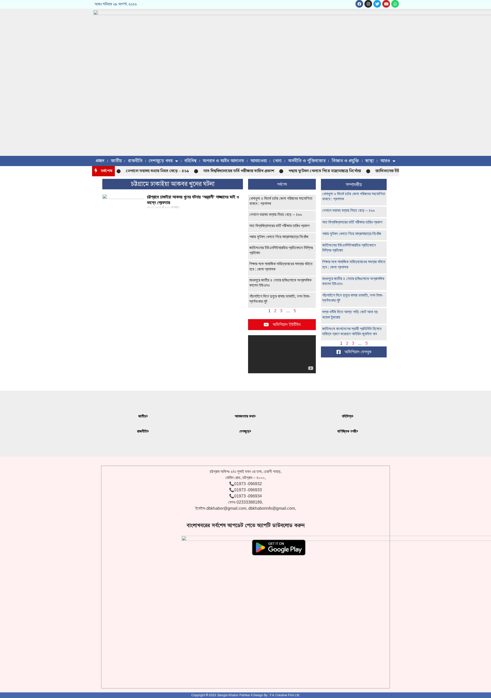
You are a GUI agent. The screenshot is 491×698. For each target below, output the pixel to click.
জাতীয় (116, 161)
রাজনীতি (135, 161)
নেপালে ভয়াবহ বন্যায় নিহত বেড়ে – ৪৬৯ (149, 171)
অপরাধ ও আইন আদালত (223, 161)
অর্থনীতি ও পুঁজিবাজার (307, 161)
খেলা (277, 161)
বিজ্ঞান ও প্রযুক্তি (345, 161)
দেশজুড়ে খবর (161, 161)
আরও (385, 161)
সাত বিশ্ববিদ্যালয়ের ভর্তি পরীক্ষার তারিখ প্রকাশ (230, 171)
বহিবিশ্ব (190, 161)
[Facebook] (359, 4)
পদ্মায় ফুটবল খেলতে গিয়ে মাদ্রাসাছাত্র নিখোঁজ (316, 171)
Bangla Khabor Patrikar (234, 695)
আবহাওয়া (258, 161)
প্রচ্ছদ (100, 161)
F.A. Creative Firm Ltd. (285, 695)
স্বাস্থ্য (369, 161)
